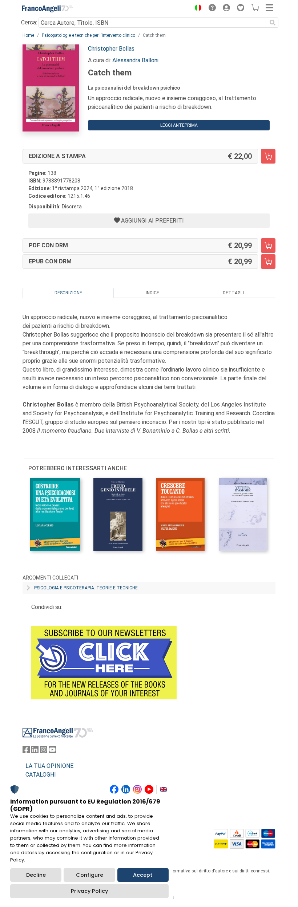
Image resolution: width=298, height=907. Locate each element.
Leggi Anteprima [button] (179, 125)
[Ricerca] (272, 22)
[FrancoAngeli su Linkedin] (35, 751)
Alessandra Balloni (135, 60)
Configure (89, 875)
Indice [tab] (152, 292)
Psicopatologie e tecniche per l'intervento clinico (88, 35)
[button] (196, 9)
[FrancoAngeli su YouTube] (52, 751)
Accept (143, 875)
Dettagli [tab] (233, 292)
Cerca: (29, 22)
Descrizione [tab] (68, 292)
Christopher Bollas (111, 48)
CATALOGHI (40, 774)
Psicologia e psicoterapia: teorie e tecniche (86, 587)
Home (28, 35)
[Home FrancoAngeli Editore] (47, 8)
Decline (36, 875)
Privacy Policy (89, 891)
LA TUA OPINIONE (49, 765)
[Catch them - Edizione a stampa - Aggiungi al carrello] (268, 156)
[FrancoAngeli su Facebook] (26, 751)
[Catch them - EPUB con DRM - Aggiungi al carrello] (268, 261)
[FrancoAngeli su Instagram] (43, 751)
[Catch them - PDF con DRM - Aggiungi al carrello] (268, 245)
